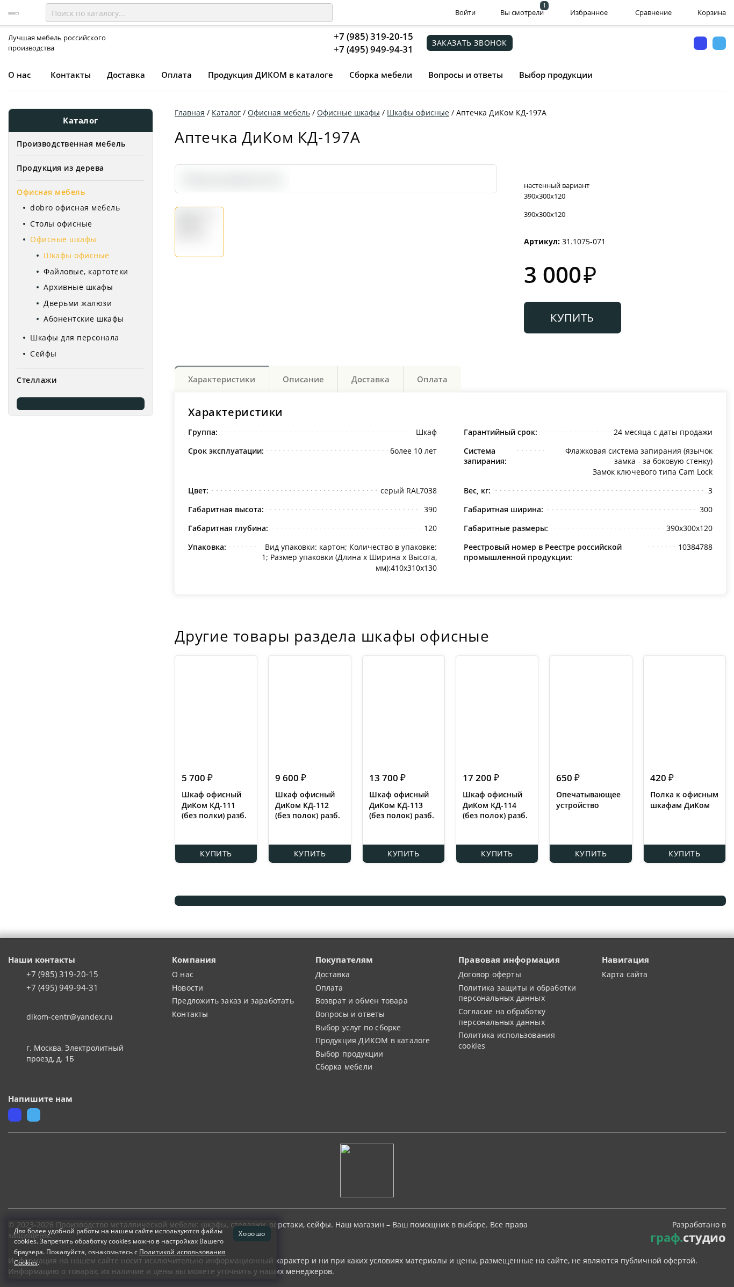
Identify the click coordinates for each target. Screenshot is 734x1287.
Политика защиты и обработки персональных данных (517, 993)
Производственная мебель (71, 144)
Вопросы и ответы (465, 74)
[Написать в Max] (700, 43)
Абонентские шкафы (84, 319)
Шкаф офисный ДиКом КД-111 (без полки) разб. (214, 804)
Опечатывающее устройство (588, 799)
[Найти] (322, 13)
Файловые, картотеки (86, 271)
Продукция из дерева (60, 168)
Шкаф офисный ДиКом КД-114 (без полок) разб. (495, 804)
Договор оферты (489, 974)
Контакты (71, 74)
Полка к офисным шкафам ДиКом (684, 799)
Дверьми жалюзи (78, 303)
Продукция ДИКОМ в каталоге (270, 74)
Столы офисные (61, 224)
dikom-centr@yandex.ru (69, 1017)
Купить (572, 317)
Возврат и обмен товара (361, 1000)
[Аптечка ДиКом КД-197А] (232, 178)
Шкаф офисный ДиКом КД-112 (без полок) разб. (307, 804)
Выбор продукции (556, 74)
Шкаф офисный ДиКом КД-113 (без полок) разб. (401, 804)
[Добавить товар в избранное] (552, 169)
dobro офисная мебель (75, 207)
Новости (187, 988)
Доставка (126, 74)
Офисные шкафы (63, 239)
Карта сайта (625, 974)
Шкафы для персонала (74, 337)
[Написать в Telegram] (719, 43)
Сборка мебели (380, 74)
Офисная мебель (51, 192)
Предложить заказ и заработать (233, 1000)
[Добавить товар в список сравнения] (531, 169)
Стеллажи (36, 380)
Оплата (176, 74)
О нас (19, 74)
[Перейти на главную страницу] (13, 13)
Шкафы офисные (77, 255)
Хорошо (252, 1233)
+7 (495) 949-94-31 (373, 49)
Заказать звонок (469, 43)
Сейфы (43, 353)
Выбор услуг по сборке (358, 1027)
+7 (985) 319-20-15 (373, 36)
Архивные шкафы (78, 287)
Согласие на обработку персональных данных (501, 1016)
